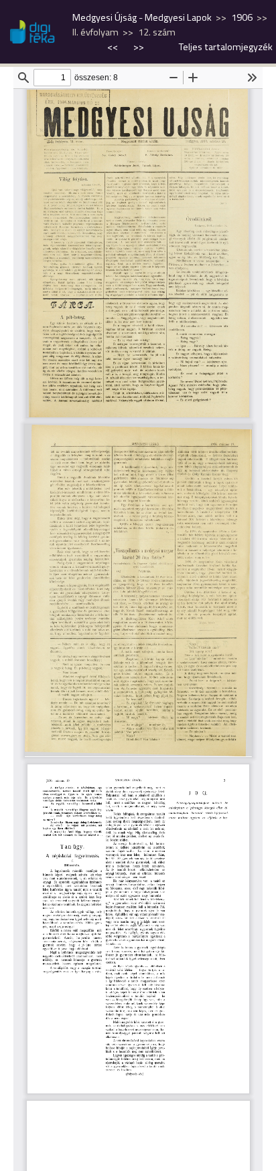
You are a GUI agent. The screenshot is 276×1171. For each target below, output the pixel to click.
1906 (242, 17)
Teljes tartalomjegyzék (226, 46)
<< (113, 46)
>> (138, 46)
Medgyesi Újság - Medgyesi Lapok (142, 17)
